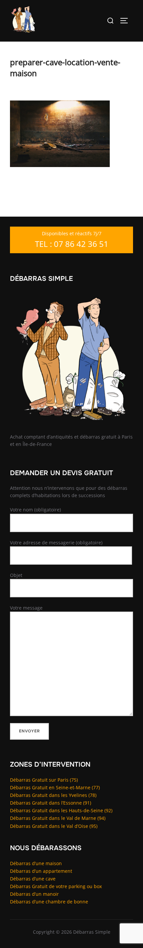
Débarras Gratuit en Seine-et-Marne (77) (55, 787)
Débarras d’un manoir (34, 894)
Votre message (26, 608)
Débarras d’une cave (33, 878)
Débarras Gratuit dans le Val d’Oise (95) (53, 826)
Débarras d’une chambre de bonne (49, 901)
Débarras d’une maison (36, 863)
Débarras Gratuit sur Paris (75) (44, 780)
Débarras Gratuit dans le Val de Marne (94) (57, 818)
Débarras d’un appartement (41, 871)
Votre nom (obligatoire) (35, 509)
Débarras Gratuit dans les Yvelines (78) (53, 795)
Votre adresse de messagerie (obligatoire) (56, 542)
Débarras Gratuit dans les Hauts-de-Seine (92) (61, 810)
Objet (16, 575)
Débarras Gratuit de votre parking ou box (56, 886)
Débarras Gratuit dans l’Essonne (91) (50, 803)
